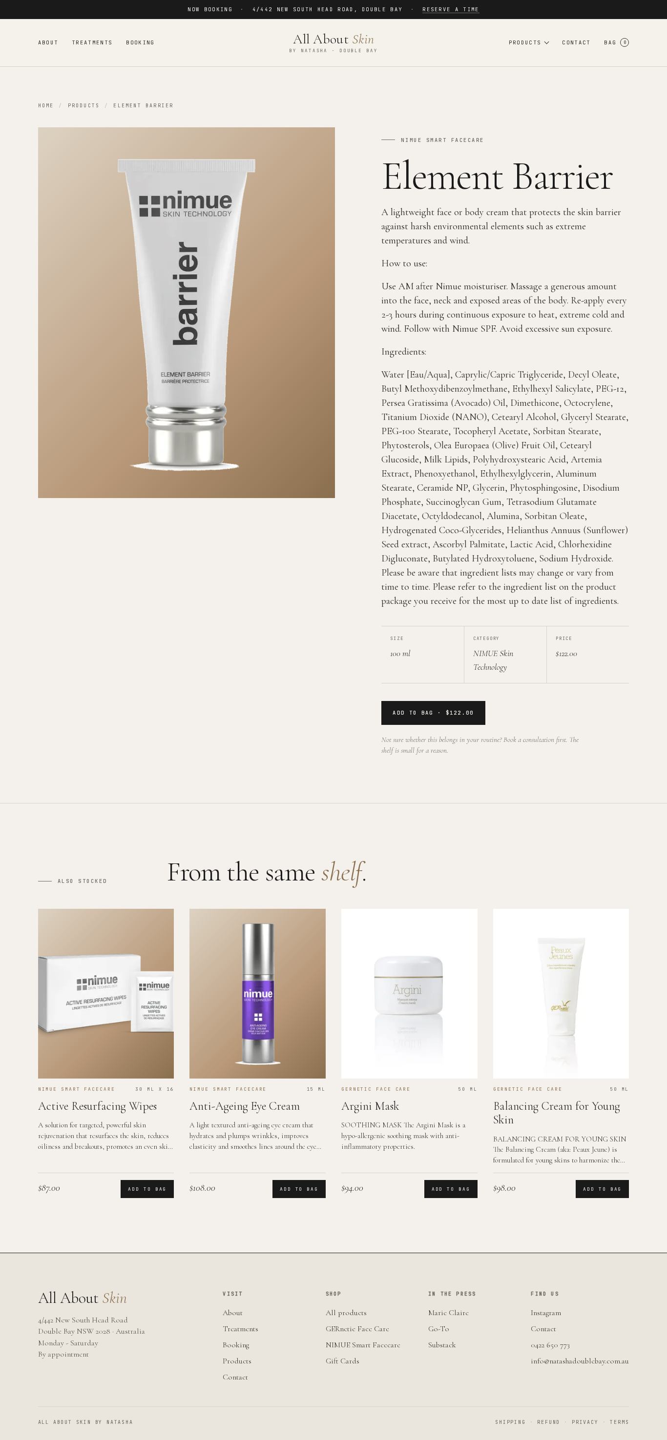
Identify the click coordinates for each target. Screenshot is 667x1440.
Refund (545, 1422)
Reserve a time (450, 9)
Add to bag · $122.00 (433, 712)
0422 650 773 (550, 1345)
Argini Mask (370, 1106)
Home (46, 105)
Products (84, 105)
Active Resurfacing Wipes (97, 1106)
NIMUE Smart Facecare (363, 1345)
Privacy (581, 1422)
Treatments (92, 42)
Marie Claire (448, 1313)
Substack (442, 1345)
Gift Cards (342, 1361)
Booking (140, 42)
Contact (576, 42)
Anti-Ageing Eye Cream (244, 1106)
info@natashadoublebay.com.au (580, 1361)
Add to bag (147, 1189)
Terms (616, 1422)
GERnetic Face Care (357, 1329)
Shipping (510, 1422)
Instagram (546, 1313)
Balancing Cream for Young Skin (556, 1113)
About (48, 42)
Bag (614, 42)
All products (346, 1313)
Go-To (438, 1329)
